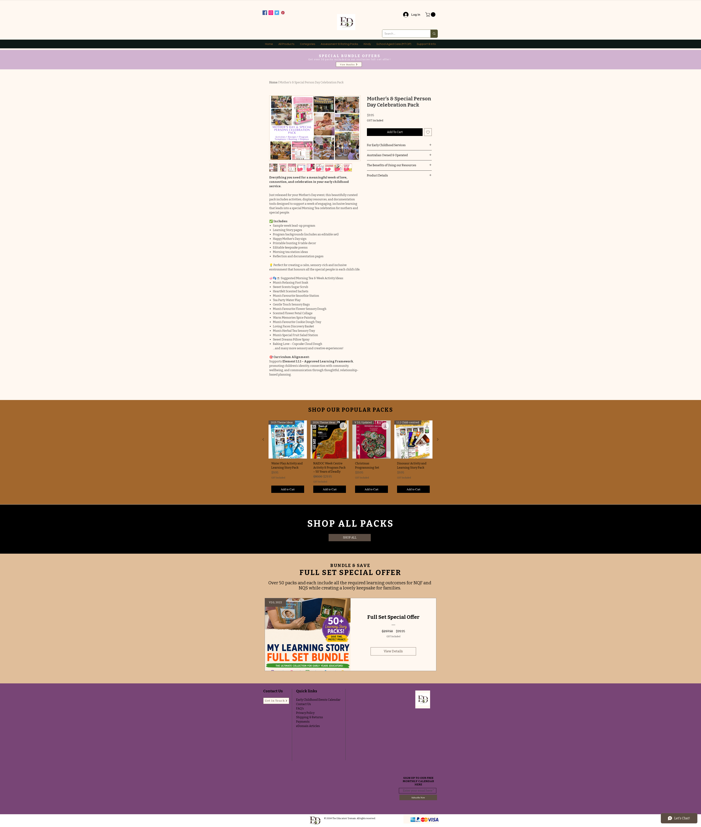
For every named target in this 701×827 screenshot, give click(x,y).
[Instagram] (271, 12)
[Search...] (434, 34)
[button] (430, 14)
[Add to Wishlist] (428, 132)
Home (273, 82)
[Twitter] (277, 12)
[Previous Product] (263, 439)
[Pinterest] (283, 12)
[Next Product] (438, 439)
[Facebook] (265, 12)
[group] (350, 458)
